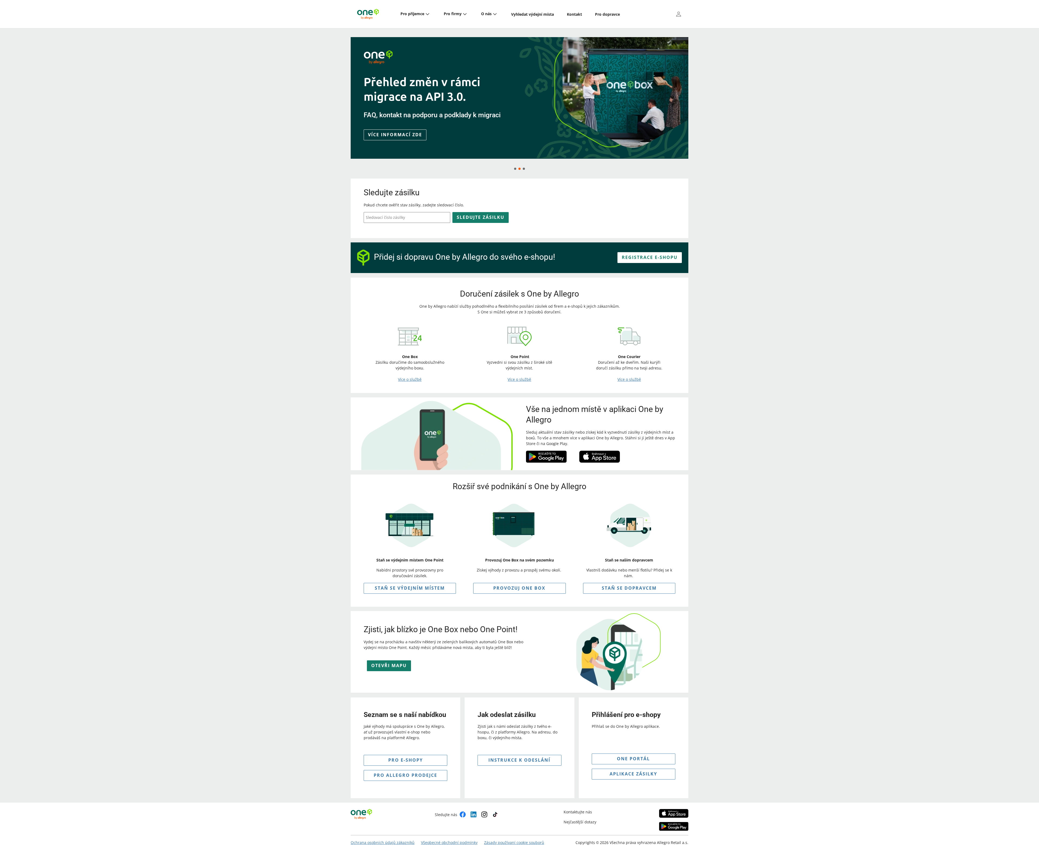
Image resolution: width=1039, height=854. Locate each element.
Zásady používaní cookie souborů (514, 842)
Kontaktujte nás (578, 811)
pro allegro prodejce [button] (405, 775)
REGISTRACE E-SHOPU (650, 257)
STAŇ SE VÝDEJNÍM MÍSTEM (410, 588)
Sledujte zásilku (480, 217)
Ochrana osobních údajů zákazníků (383, 842)
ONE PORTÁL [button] (633, 759)
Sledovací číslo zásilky (385, 217)
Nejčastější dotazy (580, 821)
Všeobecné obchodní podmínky (449, 842)
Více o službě (410, 379)
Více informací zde (395, 144)
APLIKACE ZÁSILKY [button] (633, 774)
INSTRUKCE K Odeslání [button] (519, 760)
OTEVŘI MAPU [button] (389, 665)
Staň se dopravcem (629, 588)
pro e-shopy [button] (405, 760)
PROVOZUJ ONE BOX (519, 588)
